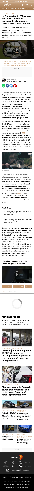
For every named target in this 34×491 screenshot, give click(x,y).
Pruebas (4, 322)
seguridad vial (18, 287)
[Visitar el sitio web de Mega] (6, 466)
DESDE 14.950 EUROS (7, 434)
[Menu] (31, 4)
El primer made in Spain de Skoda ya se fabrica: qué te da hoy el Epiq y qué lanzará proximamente (18, 220)
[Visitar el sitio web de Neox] (21, 462)
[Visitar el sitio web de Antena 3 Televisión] (6, 462)
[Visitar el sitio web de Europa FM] (28, 466)
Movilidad (11, 322)
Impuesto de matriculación (19, 324)
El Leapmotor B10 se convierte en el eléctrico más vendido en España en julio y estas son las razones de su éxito (24, 416)
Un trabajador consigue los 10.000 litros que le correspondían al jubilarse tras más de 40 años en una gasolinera (18, 212)
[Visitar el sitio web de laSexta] (13, 462)
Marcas (13, 8)
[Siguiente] (31, 1)
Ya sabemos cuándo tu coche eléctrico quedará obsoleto (15, 262)
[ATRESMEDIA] (17, 457)
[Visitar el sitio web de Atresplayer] (17, 470)
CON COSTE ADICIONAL (8, 410)
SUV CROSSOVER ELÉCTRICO (10, 384)
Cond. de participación (9, 484)
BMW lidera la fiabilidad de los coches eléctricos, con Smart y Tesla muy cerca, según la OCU (24, 441)
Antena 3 (4, 291)
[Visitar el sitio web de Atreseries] (13, 466)
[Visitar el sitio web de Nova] (28, 462)
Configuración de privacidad (23, 484)
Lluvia (19, 193)
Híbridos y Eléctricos (24, 8)
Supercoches (20, 322)
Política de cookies (25, 481)
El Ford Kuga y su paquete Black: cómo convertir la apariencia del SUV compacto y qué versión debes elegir (9, 415)
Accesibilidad (25, 487)
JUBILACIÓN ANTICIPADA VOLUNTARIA (12, 348)
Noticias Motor (11, 316)
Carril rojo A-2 (18, 1)
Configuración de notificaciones (13, 487)
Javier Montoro (11, 79)
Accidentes (6, 287)
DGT (23, 133)
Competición (6, 324)
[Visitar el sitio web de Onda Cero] (21, 466)
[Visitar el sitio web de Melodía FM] (8, 470)
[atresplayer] (23, 5)
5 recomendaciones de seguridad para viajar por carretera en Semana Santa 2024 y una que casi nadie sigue (17, 63)
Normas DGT (5, 8)
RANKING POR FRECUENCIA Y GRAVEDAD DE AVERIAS (24, 436)
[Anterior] (13, 1)
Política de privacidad (15, 481)
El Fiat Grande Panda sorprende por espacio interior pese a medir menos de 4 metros (8, 439)
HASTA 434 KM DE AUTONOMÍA (22, 411)
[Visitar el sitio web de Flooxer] (26, 470)
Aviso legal (6, 481)
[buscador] (27, 5)
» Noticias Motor (11, 291)
